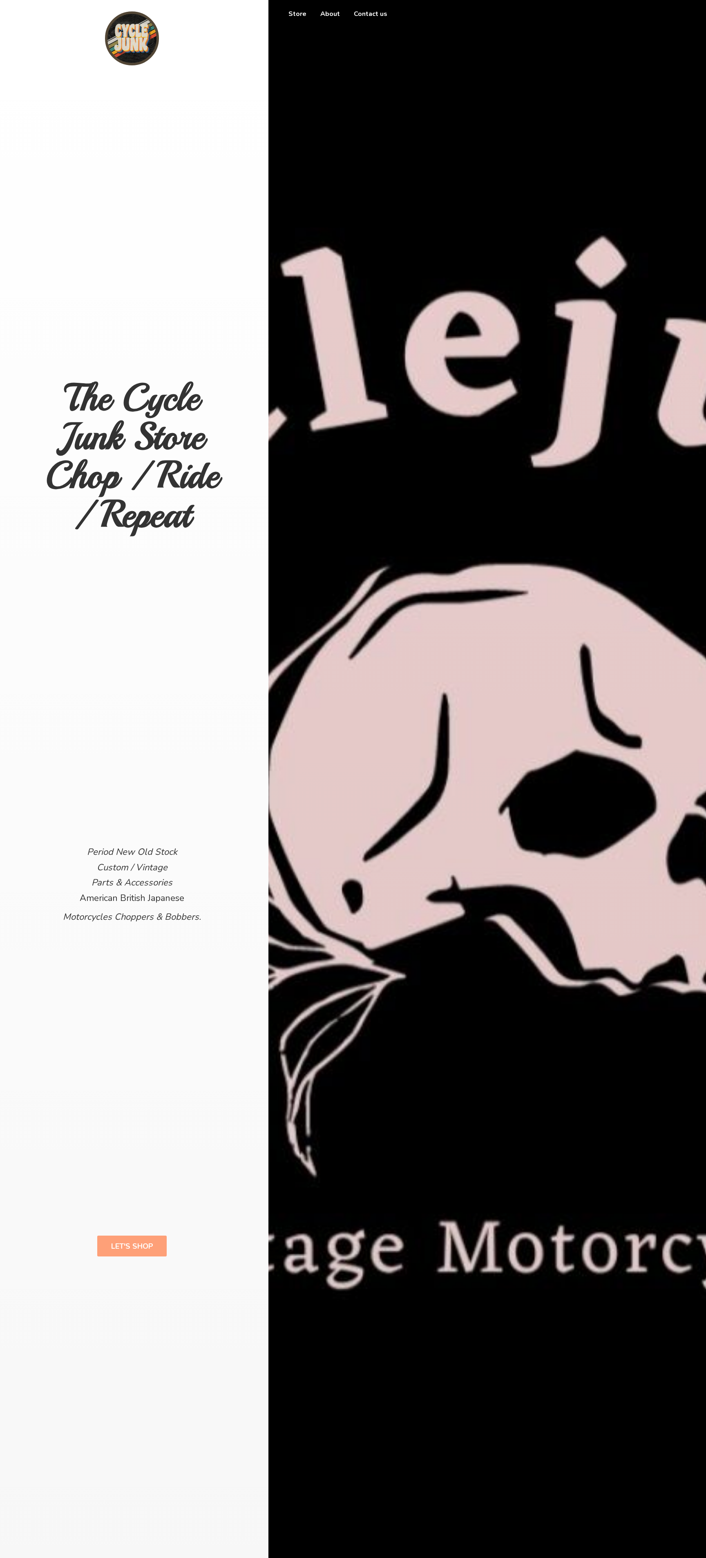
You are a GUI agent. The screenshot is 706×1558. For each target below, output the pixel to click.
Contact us (370, 13)
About (330, 13)
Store (297, 13)
